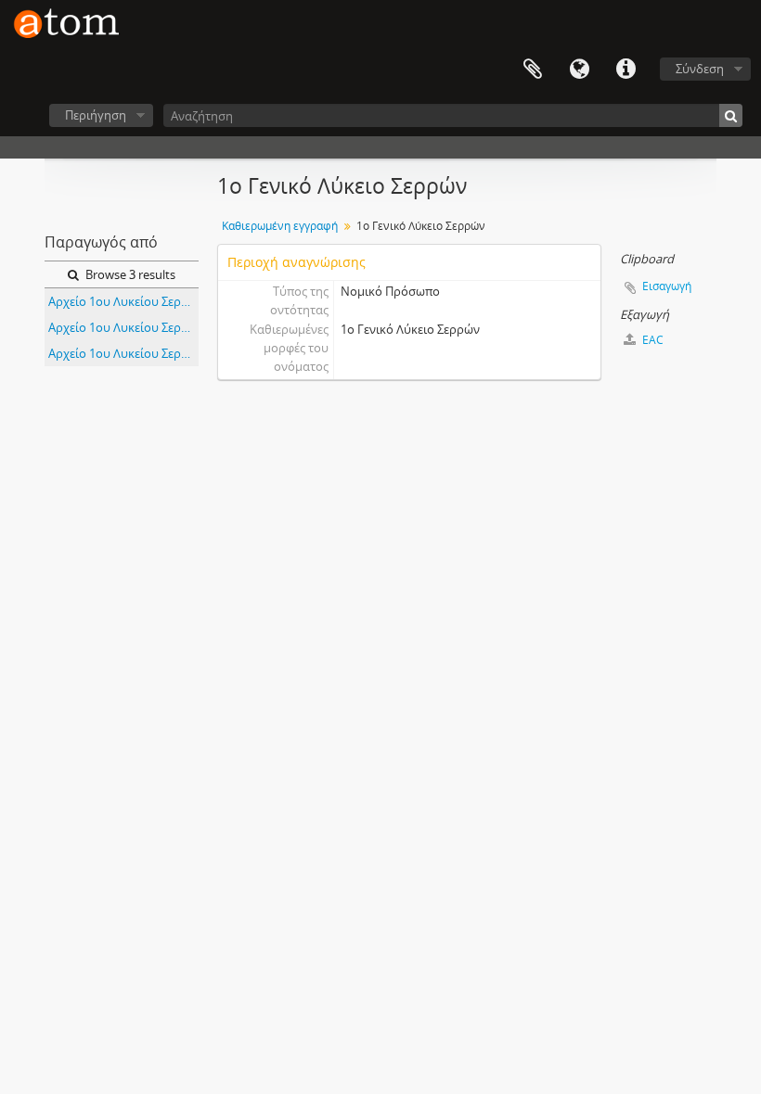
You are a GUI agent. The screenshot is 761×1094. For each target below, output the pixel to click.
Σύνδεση (700, 68)
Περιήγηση (95, 115)
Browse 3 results (129, 274)
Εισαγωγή (666, 286)
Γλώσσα (579, 69)
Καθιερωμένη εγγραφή (280, 226)
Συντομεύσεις (625, 69)
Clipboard (532, 69)
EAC (651, 340)
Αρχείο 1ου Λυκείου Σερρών (123, 301)
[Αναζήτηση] (730, 115)
